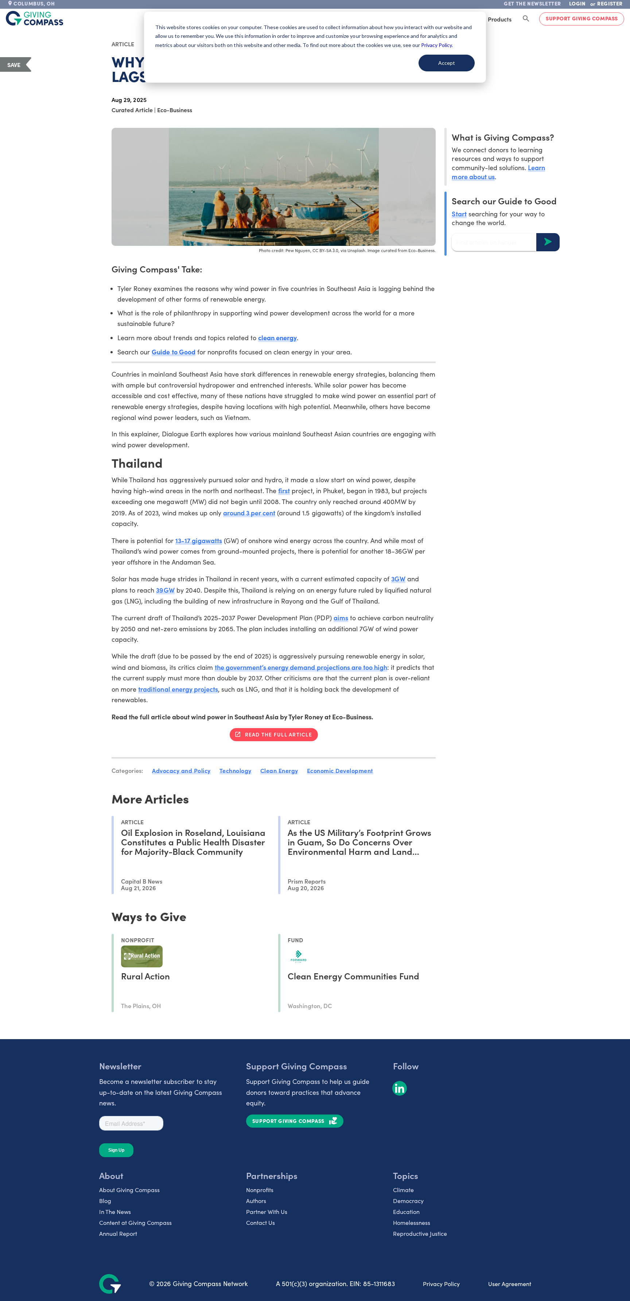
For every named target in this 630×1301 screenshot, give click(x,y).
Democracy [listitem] (408, 1200)
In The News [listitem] (115, 1211)
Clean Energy (279, 770)
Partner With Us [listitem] (266, 1211)
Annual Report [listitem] (118, 1233)
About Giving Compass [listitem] (129, 1190)
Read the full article (278, 734)
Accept (446, 63)
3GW (398, 578)
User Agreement (509, 1284)
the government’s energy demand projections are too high (301, 667)
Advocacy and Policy (181, 770)
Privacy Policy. (437, 45)
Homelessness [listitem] (411, 1222)
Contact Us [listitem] (260, 1222)
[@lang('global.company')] (34, 18)
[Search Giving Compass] (526, 19)
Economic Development (340, 770)
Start (459, 213)
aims (341, 617)
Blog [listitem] (105, 1200)
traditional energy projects (178, 688)
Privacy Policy (441, 1284)
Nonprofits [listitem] (259, 1190)
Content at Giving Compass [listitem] (135, 1222)
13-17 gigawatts (198, 540)
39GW (165, 589)
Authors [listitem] (256, 1200)
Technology (235, 770)
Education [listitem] (406, 1211)
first (284, 490)
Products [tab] (500, 19)
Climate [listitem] (403, 1190)
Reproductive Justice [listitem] (420, 1233)
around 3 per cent (249, 512)
